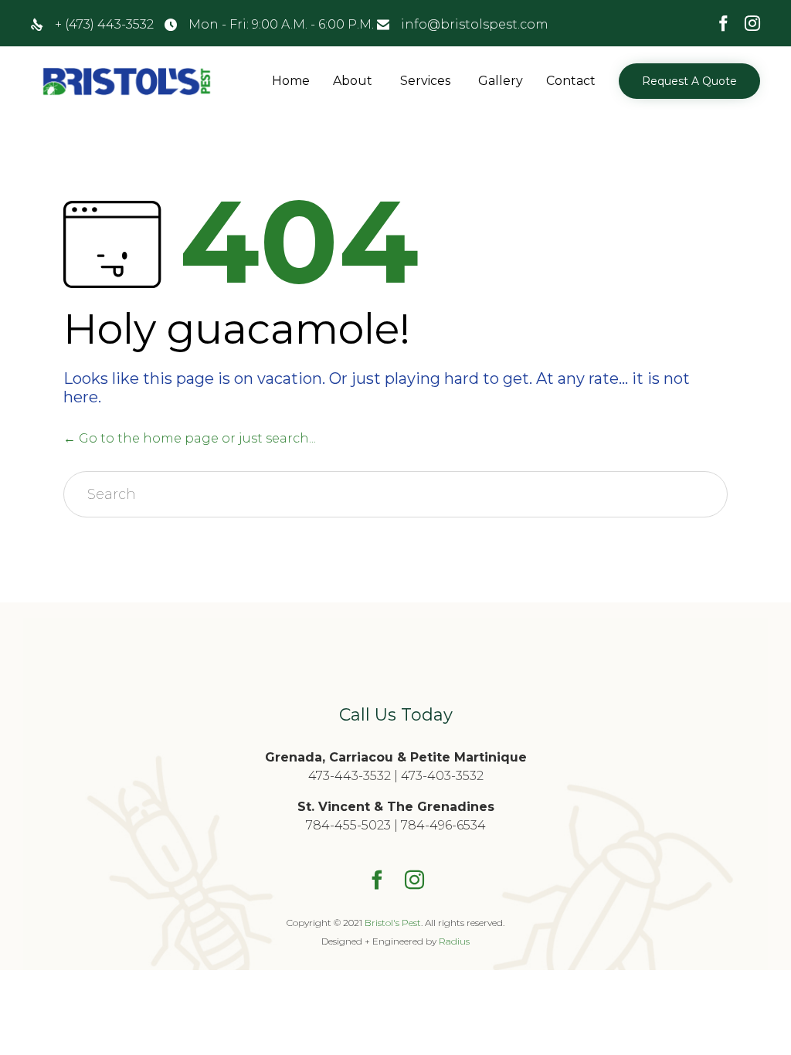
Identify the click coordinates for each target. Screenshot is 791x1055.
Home (291, 80)
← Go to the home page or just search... (189, 438)
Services (425, 80)
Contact (571, 80)
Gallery (500, 80)
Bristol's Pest (393, 922)
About (352, 80)
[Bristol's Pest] (127, 81)
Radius (454, 941)
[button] (689, 81)
